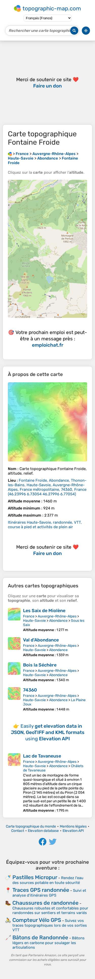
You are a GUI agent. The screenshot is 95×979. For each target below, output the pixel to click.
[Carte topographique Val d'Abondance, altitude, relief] (14, 647)
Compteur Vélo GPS (36, 920)
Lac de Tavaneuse (42, 756)
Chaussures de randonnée (45, 903)
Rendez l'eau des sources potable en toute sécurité (47, 880)
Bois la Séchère (39, 665)
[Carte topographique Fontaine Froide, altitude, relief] (47, 421)
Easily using (47, 732)
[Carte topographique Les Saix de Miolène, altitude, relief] (14, 620)
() (47, 487)
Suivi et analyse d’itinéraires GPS (49, 893)
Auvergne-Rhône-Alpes (57, 616)
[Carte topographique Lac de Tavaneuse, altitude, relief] (14, 783)
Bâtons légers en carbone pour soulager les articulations (48, 943)
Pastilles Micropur (34, 877)
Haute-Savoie (34, 620)
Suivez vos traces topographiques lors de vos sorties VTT (49, 925)
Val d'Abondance (41, 640)
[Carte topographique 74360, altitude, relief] (14, 699)
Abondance (58, 620)
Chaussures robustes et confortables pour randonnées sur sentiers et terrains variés (50, 910)
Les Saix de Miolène (44, 610)
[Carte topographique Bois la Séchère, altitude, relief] (14, 672)
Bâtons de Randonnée (40, 937)
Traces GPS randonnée (40, 890)
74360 (30, 690)
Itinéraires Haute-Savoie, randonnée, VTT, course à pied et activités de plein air (45, 524)
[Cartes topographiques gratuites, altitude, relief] (10, 153)
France (28, 616)
